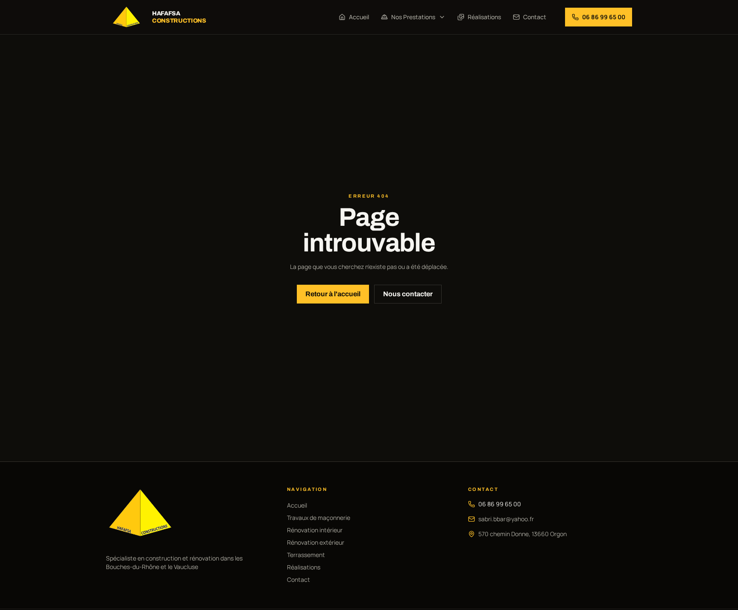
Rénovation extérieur (315, 542)
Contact (534, 17)
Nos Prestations (413, 17)
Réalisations (484, 17)
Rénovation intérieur (315, 530)
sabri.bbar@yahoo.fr (506, 519)
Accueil (359, 17)
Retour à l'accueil (332, 294)
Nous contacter (408, 294)
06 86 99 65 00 (499, 504)
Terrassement (306, 555)
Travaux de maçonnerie (318, 518)
